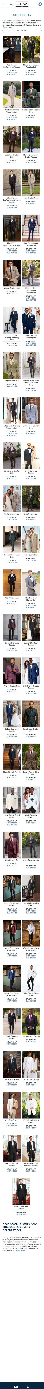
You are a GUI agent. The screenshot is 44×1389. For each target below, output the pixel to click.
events (23, 1242)
